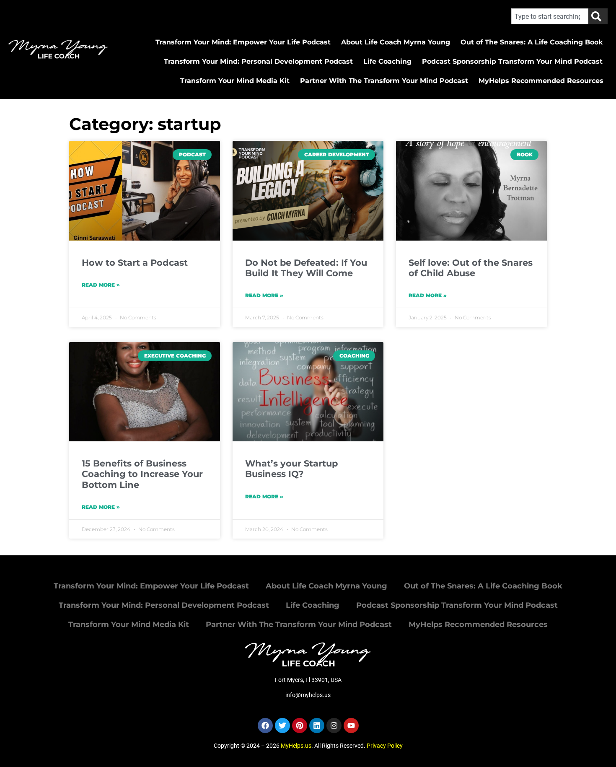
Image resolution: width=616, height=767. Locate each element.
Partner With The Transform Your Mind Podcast (384, 81)
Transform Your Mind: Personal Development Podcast (258, 61)
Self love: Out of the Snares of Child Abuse (471, 267)
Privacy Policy (385, 745)
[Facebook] (265, 725)
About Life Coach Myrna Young (395, 42)
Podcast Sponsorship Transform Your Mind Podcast (512, 61)
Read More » (101, 285)
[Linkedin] (316, 725)
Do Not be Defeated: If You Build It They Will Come (306, 267)
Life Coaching (387, 61)
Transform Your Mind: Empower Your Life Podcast (243, 42)
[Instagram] (334, 725)
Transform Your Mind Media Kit (235, 81)
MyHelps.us (296, 745)
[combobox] (549, 16)
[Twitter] (282, 725)
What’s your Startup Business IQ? (291, 468)
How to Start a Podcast (135, 262)
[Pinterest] (299, 725)
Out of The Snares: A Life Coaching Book (532, 42)
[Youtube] (351, 725)
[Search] (598, 16)
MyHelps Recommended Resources (541, 81)
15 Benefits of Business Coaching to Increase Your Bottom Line (142, 474)
